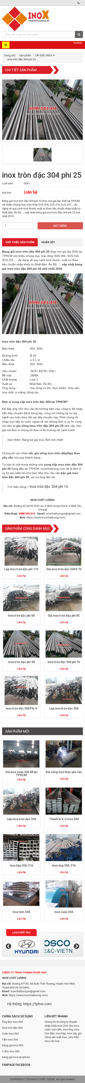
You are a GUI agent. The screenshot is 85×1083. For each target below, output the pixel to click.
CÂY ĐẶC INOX (43, 55)
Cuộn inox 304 (10, 1033)
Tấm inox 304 (10, 1039)
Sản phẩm (25, 55)
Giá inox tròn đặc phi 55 (64, 615)
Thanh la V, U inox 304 (64, 819)
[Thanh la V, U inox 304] (64, 801)
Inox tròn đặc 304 (12, 1027)
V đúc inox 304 (10, 1051)
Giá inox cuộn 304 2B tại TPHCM (21, 773)
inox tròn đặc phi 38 (21, 662)
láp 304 (72, 251)
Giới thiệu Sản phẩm (19, 242)
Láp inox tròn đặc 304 (63, 708)
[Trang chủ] (26, 18)
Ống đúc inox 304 (12, 1021)
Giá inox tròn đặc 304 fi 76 (63, 569)
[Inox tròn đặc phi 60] (21, 597)
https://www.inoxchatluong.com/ (46, 517)
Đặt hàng (60, 225)
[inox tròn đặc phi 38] (21, 643)
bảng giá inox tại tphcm (16, 1057)
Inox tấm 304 (21, 912)
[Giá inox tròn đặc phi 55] (64, 597)
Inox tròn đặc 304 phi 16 (49, 487)
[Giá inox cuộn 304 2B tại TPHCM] (21, 753)
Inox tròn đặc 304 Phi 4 (21, 708)
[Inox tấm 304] (21, 893)
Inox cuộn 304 (63, 912)
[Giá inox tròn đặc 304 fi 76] (64, 551)
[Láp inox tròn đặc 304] (64, 690)
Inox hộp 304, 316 (21, 865)
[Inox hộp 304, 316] (21, 847)
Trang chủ (9, 55)
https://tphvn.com (37, 1004)
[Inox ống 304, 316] (64, 847)
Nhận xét (48, 242)
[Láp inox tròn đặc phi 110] (21, 551)
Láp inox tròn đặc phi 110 (21, 569)
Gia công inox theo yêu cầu (64, 772)
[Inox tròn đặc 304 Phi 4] (21, 690)
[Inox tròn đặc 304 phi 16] (64, 643)
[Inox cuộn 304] (64, 893)
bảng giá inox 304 (12, 1045)
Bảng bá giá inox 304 (36, 439)
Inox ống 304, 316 (64, 865)
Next (76, 946)
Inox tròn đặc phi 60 (21, 615)
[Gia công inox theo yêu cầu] (64, 753)
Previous (8, 946)
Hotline (77, 42)
